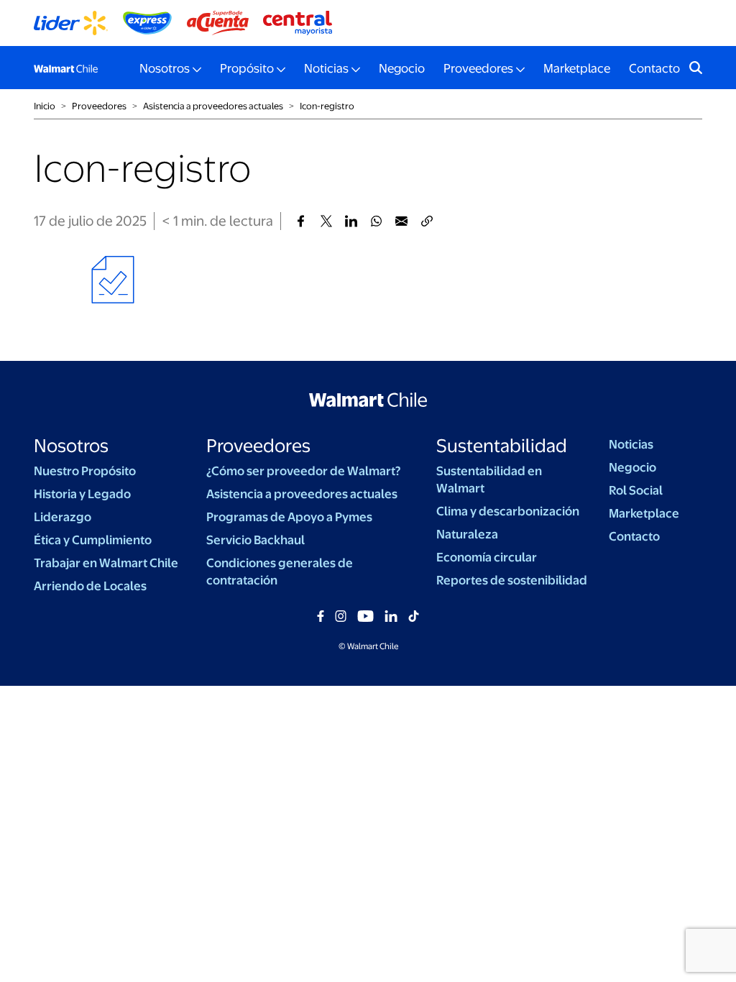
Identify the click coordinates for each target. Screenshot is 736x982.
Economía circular (486, 557)
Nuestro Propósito (85, 471)
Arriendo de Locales (90, 586)
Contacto (654, 68)
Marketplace (576, 68)
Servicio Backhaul (255, 540)
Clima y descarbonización (507, 511)
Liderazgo (62, 517)
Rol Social (636, 490)
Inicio (44, 106)
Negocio (402, 68)
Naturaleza (467, 534)
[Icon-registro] (301, 221)
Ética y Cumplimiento (93, 540)
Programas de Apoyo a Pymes (289, 517)
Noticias (631, 444)
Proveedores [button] (478, 68)
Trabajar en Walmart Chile (106, 563)
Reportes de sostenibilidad (511, 580)
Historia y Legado (82, 494)
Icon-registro (327, 106)
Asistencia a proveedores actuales (301, 494)
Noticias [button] (326, 68)
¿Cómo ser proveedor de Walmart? (303, 471)
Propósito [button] (247, 68)
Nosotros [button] (164, 68)
